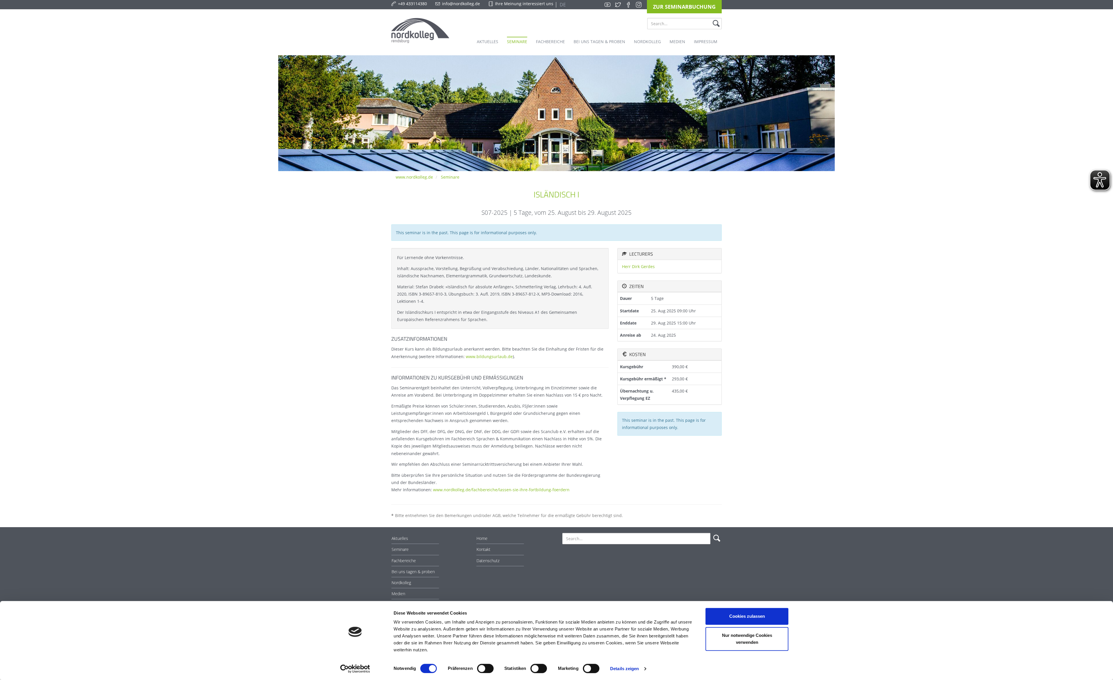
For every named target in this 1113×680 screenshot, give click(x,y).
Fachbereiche (404, 560)
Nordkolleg (401, 582)
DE (562, 4)
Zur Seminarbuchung (684, 6)
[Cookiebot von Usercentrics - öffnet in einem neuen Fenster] (355, 668)
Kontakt (483, 549)
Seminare (450, 177)
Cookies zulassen (747, 616)
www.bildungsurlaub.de (489, 356)
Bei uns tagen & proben (413, 571)
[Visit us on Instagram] (639, 4)
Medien (398, 593)
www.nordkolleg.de (414, 177)
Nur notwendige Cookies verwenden (747, 639)
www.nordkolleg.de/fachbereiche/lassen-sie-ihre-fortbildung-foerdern (501, 489)
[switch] (485, 668)
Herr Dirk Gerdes (638, 266)
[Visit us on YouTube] (607, 4)
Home (482, 538)
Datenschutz (488, 560)
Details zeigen (624, 668)
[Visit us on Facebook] (628, 4)
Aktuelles (400, 538)
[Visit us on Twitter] (618, 4)
